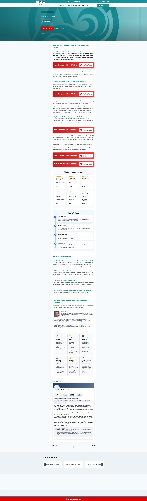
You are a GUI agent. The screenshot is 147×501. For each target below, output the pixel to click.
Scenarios (69, 5)
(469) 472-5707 (103, 5)
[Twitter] (41, 2)
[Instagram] (44, 2)
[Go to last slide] (45, 464)
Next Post (93, 447)
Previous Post (54, 447)
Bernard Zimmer (49, 464)
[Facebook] (37, 2)
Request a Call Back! (104, 1)
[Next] (102, 464)
